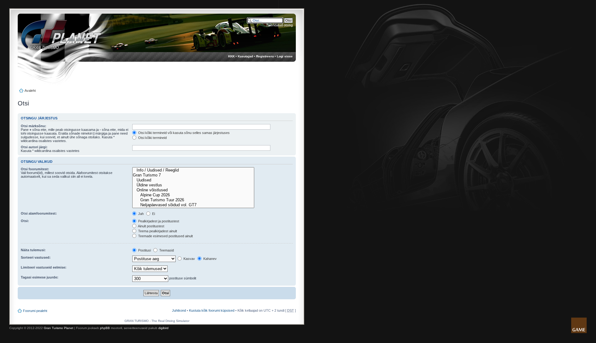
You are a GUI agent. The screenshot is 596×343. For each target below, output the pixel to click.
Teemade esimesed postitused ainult (165, 236)
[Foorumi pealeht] (55, 37)
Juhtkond (179, 310)
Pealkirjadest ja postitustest (158, 221)
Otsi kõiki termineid (152, 138)
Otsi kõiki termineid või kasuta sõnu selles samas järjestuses (183, 133)
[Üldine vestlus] (193, 185)
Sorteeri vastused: (36, 257)
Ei (153, 214)
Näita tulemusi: (33, 250)
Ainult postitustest (150, 226)
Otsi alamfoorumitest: (39, 213)
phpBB (105, 328)
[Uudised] (193, 180)
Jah (140, 214)
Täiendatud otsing (279, 25)
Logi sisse (285, 56)
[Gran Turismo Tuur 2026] (193, 200)
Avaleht (30, 90)
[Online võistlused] (193, 190)
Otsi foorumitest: (35, 169)
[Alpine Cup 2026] (193, 195)
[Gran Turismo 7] (193, 175)
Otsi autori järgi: (34, 147)
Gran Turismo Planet (58, 328)
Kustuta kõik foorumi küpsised (211, 310)
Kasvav (189, 259)
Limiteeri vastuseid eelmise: (43, 267)
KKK (231, 56)
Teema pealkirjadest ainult (157, 231)
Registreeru (265, 56)
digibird (163, 328)
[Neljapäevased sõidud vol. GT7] (193, 205)
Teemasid (166, 250)
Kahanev (209, 259)
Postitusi (144, 250)
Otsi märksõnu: (33, 126)
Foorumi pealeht (35, 311)
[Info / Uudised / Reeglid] (193, 170)
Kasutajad (245, 56)
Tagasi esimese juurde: (39, 277)
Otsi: (25, 221)
